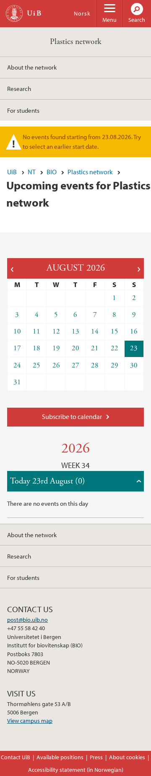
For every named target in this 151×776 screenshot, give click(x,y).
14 (95, 331)
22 (114, 348)
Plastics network (75, 41)
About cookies (127, 757)
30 (134, 365)
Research (19, 88)
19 (56, 348)
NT (32, 172)
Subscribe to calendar (72, 416)
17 (17, 348)
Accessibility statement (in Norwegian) (75, 769)
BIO (52, 172)
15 (114, 331)
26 (56, 365)
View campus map (29, 720)
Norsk (82, 13)
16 (134, 331)
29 (114, 365)
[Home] (14, 13)
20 (75, 348)
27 (75, 365)
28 (95, 365)
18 (36, 348)
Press (96, 757)
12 (56, 331)
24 (17, 365)
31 (17, 382)
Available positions (59, 757)
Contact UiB (15, 757)
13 (75, 331)
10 (17, 331)
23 (134, 348)
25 (36, 365)
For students (23, 110)
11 (36, 331)
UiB (12, 172)
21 (95, 348)
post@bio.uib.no (27, 619)
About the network (32, 67)
